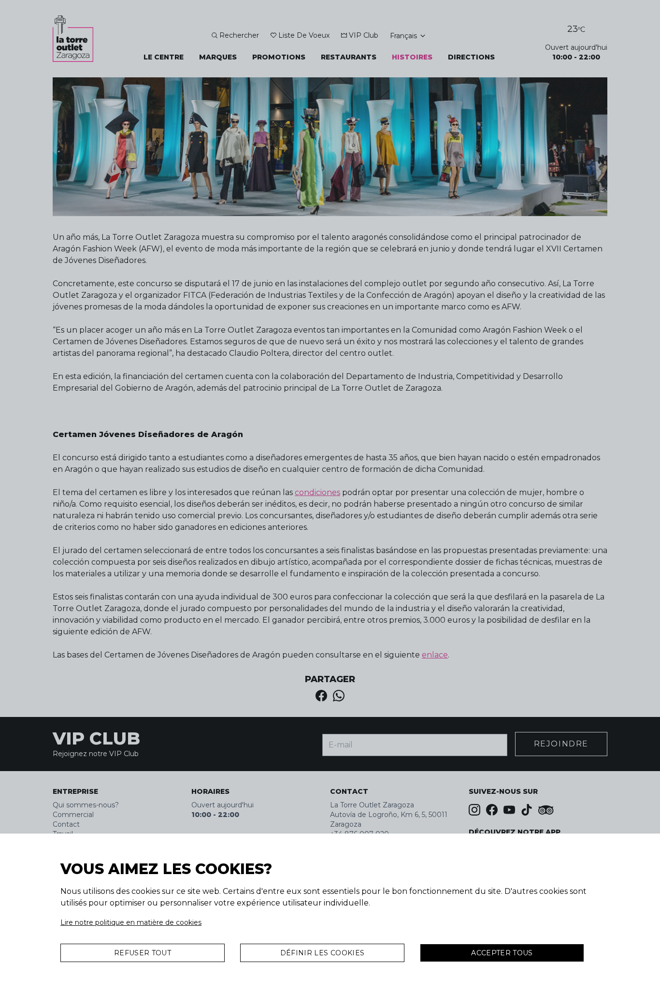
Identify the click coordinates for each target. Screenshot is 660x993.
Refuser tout (142, 953)
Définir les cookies (322, 953)
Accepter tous (502, 953)
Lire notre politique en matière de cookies (130, 922)
